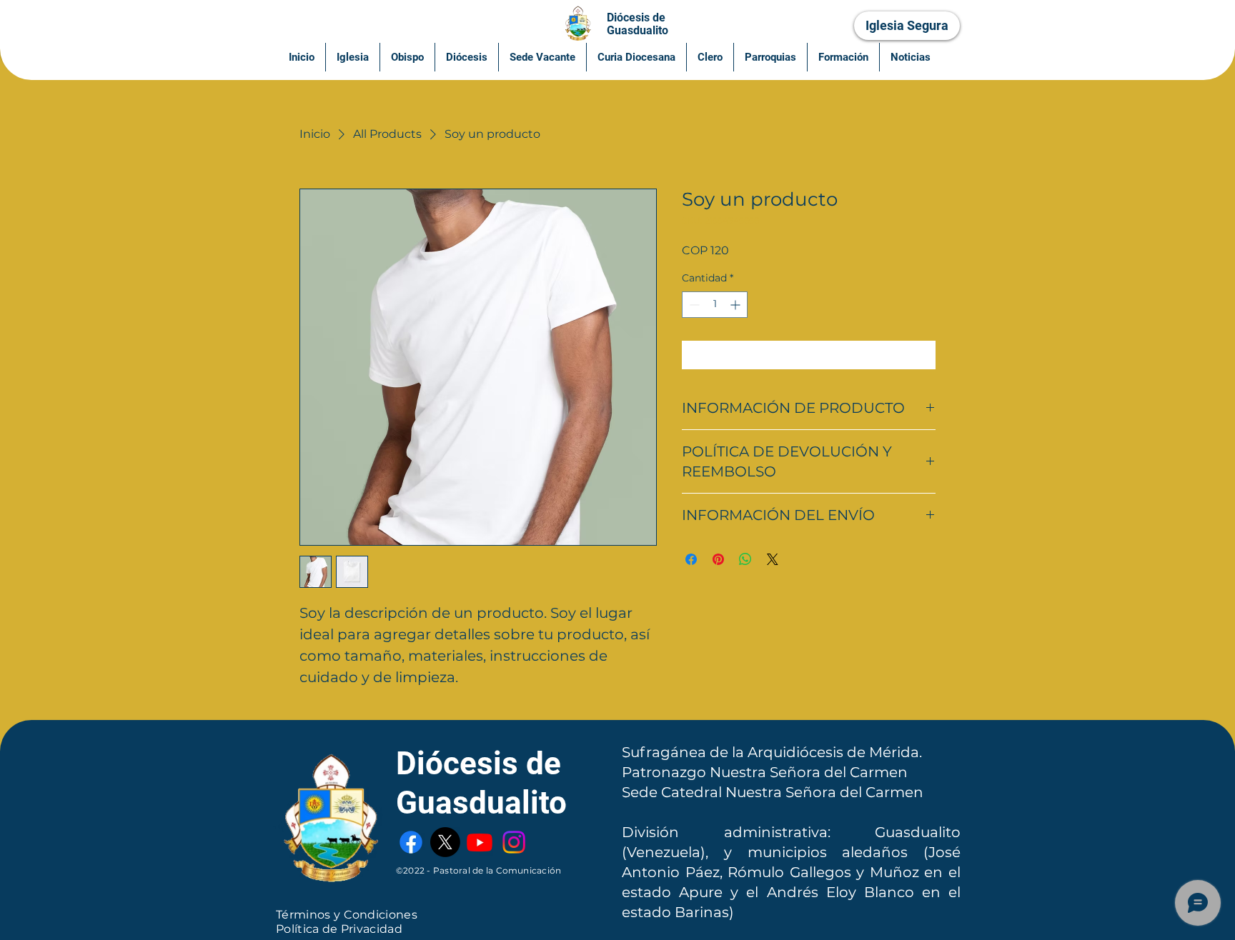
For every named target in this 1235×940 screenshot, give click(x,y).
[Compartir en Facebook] (691, 559)
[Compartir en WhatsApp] (745, 559)
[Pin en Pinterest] (718, 559)
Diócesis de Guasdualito (637, 24)
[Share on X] (772, 559)
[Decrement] (693, 304)
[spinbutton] (715, 304)
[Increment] (736, 304)
